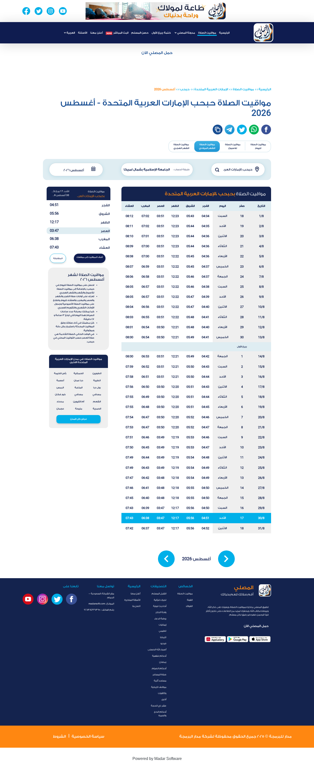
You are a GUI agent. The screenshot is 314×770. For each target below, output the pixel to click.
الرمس (60, 387)
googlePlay (237, 639)
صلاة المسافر (159, 674)
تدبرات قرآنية (160, 600)
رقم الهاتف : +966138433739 (99, 610)
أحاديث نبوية (159, 606)
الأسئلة (82, 32)
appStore (260, 639)
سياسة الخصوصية (88, 736)
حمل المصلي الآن (157, 53)
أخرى (163, 699)
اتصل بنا (136, 606)
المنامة (78, 387)
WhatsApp (254, 129)
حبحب (185, 89)
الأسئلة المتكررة (132, 600)
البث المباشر (117, 32)
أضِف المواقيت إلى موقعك (90, 257)
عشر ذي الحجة (158, 706)
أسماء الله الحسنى (157, 649)
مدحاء (60, 401)
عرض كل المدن (78, 419)
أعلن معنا (96, 32)
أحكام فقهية (159, 656)
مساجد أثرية (160, 680)
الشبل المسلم (159, 593)
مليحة (78, 408)
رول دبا (97, 387)
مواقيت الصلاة (207, 32)
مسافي (96, 394)
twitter (242, 129)
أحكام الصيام (159, 668)
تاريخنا (163, 637)
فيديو (163, 643)
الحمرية (97, 408)
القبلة (190, 600)
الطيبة (97, 380)
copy (217, 129)
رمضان (162, 662)
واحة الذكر (161, 612)
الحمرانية (78, 373)
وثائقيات (162, 693)
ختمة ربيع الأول (161, 32)
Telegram (230, 129)
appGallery (215, 639)
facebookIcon (266, 129)
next (226, 558)
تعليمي (162, 631)
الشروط (59, 736)
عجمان (60, 408)
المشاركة (58, 258)
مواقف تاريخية (158, 687)
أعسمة (60, 380)
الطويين (96, 373)
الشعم (97, 401)
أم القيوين (78, 401)
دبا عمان (78, 380)
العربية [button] (70, 32)
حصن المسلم (139, 32)
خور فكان (60, 394)
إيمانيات (162, 625)
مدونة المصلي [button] (185, 32)
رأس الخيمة (60, 373)
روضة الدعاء (160, 618)
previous (166, 558)
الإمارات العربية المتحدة (211, 89)
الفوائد (189, 606)
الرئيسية (224, 32)
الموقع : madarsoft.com (101, 603)
